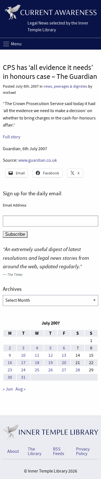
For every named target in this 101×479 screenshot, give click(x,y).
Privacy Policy (82, 451)
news (47, 86)
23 (10, 370)
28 (77, 370)
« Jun (8, 389)
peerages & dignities (70, 86)
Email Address (14, 205)
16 (10, 362)
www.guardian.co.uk (37, 160)
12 (50, 355)
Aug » (20, 389)
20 (64, 362)
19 (50, 362)
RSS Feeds (58, 451)
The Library (34, 451)
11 (37, 355)
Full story (11, 137)
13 (64, 355)
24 (23, 370)
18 (37, 362)
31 (23, 377)
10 (23, 355)
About (13, 451)
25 (37, 370)
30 (10, 377)
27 (64, 370)
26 (50, 370)
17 (23, 362)
